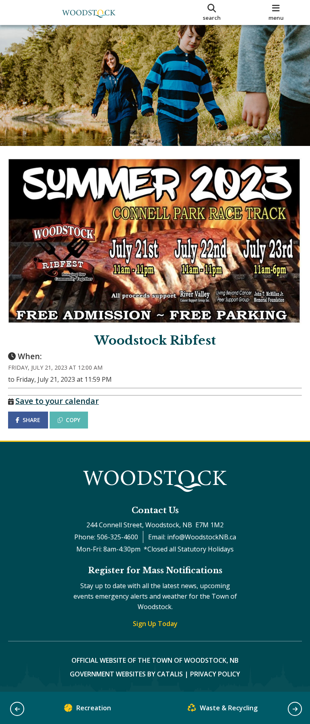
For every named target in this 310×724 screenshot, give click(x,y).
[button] (17, 709)
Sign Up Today (155, 623)
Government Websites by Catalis (126, 674)
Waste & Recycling (229, 707)
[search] (212, 12)
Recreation (93, 707)
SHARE (31, 420)
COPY (73, 420)
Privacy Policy (215, 674)
